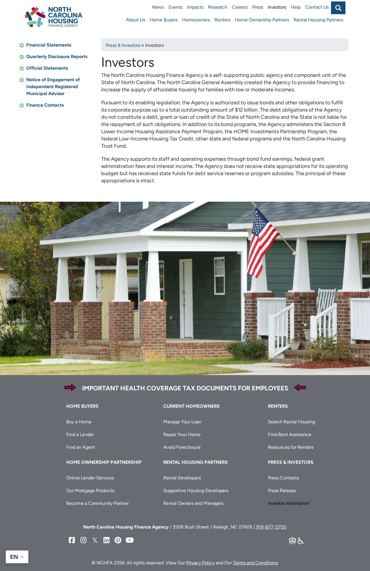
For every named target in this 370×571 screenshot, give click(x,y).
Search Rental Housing (291, 421)
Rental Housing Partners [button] (195, 462)
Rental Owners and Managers (193, 503)
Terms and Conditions (255, 563)
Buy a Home (78, 421)
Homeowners (196, 20)
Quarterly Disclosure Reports (56, 56)
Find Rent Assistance (289, 434)
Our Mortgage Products (90, 490)
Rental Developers (182, 478)
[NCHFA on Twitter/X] (94, 540)
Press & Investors (123, 45)
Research (217, 7)
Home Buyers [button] (82, 406)
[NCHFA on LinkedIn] (106, 540)
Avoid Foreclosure (182, 447)
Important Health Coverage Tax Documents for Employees (185, 388)
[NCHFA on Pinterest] (118, 540)
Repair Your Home (182, 434)
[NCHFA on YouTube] (129, 540)
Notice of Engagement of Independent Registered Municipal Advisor (53, 86)
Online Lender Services (90, 478)
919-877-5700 (270, 527)
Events (175, 7)
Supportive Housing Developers (195, 490)
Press (257, 7)
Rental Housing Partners (318, 20)
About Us (135, 20)
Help (296, 7)
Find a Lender (80, 434)
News (158, 7)
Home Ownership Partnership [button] (104, 462)
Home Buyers (163, 20)
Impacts (195, 7)
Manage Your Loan (182, 421)
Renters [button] (278, 406)
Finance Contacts (45, 105)
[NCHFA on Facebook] (71, 540)
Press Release (282, 490)
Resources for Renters (290, 447)
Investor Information (289, 503)
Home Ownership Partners (262, 20)
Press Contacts (283, 478)
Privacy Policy (200, 563)
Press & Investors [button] (290, 462)
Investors (277, 7)
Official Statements (47, 68)
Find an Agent (80, 447)
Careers (240, 7)
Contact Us (317, 7)
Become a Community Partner (97, 503)
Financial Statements (48, 45)
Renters (222, 20)
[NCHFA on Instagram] (83, 540)
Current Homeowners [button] (191, 406)
